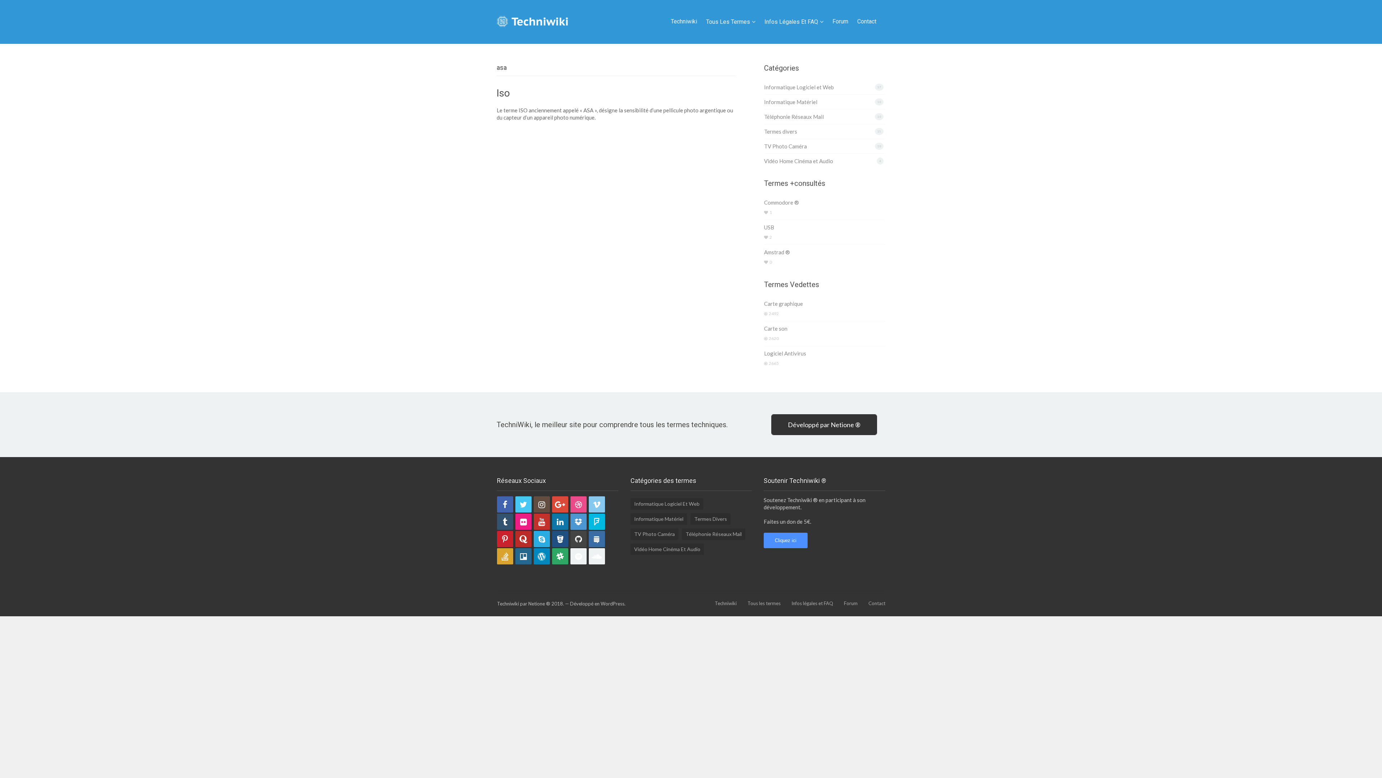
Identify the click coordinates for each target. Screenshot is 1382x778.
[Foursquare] (597, 522)
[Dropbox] (578, 522)
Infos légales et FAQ (791, 21)
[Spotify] (578, 556)
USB (769, 227)
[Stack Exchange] (597, 539)
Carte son (775, 328)
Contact (866, 21)
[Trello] (523, 556)
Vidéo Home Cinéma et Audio (798, 161)
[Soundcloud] (597, 556)
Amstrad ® (777, 252)
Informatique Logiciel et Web (799, 87)
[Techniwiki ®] (533, 20)
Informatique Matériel (790, 102)
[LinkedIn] (560, 522)
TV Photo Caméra (785, 146)
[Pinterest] (505, 539)
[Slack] (560, 556)
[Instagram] (542, 504)
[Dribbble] (578, 504)
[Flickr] (523, 522)
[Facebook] (505, 504)
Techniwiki (684, 21)
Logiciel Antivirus (785, 353)
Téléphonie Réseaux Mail (794, 116)
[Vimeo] (597, 504)
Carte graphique (783, 303)
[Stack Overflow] (505, 556)
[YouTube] (542, 522)
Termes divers (780, 131)
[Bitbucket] (560, 539)
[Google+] (560, 504)
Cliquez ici (785, 540)
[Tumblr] (505, 522)
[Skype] (542, 539)
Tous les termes (728, 21)
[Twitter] (523, 504)
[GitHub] (578, 539)
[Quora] (523, 539)
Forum (840, 21)
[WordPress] (542, 556)
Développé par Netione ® (824, 425)
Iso (503, 93)
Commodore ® (781, 202)
